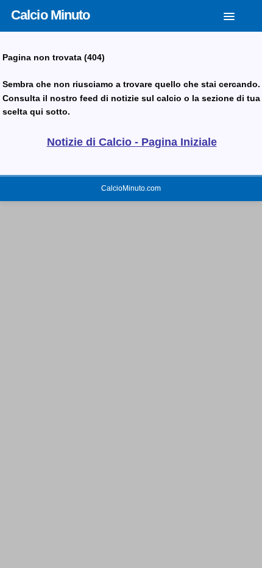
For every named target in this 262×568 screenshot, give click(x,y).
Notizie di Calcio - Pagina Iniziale (132, 142)
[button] (238, 14)
